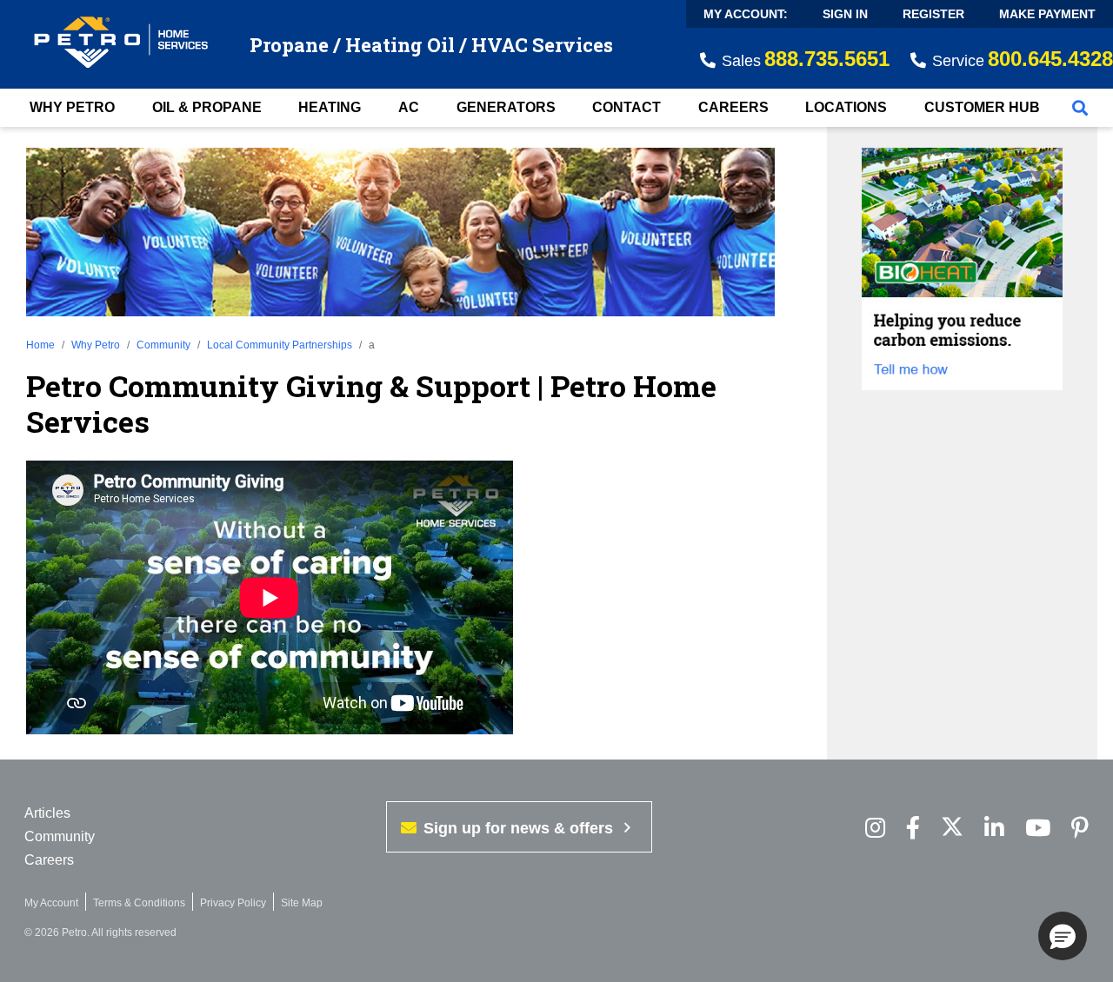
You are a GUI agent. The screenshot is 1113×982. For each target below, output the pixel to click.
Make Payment (1047, 14)
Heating (329, 107)
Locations (846, 107)
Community (163, 345)
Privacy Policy (233, 903)
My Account (51, 903)
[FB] (913, 828)
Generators (506, 107)
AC (408, 107)
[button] (1062, 936)
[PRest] (875, 828)
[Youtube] (1037, 828)
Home (40, 345)
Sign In (845, 14)
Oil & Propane (207, 107)
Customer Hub (982, 107)
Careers (733, 107)
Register (933, 14)
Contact (626, 107)
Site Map (302, 903)
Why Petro (72, 107)
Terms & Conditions (139, 903)
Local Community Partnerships (279, 345)
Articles (47, 813)
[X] (952, 828)
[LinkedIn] (994, 828)
